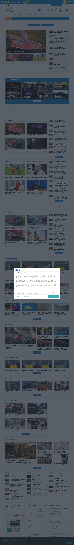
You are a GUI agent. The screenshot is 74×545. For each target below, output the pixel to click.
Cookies (22, 293)
